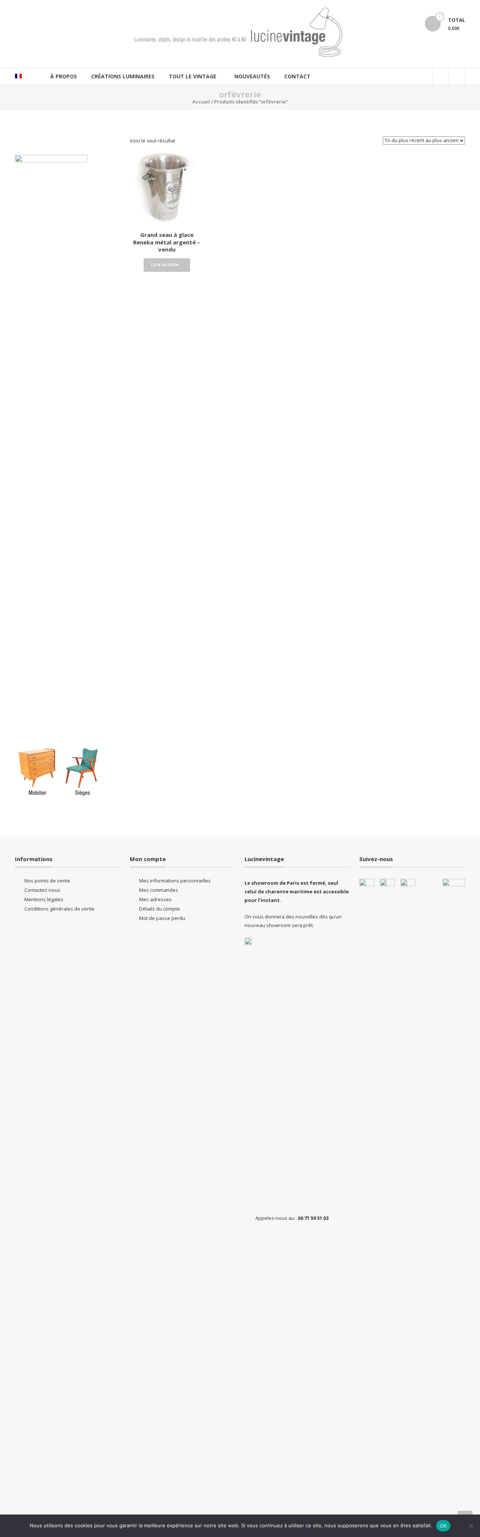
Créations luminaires (122, 76)
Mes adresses (155, 899)
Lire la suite (165, 264)
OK (443, 1526)
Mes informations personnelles (175, 880)
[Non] (470, 1526)
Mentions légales (43, 899)
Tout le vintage (192, 76)
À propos (63, 76)
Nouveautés (252, 76)
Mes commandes (158, 890)
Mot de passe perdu (162, 918)
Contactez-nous (42, 890)
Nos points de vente (47, 880)
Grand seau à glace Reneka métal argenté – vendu (166, 242)
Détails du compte (159, 908)
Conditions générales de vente (59, 908)
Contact (297, 76)
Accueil (201, 101)
